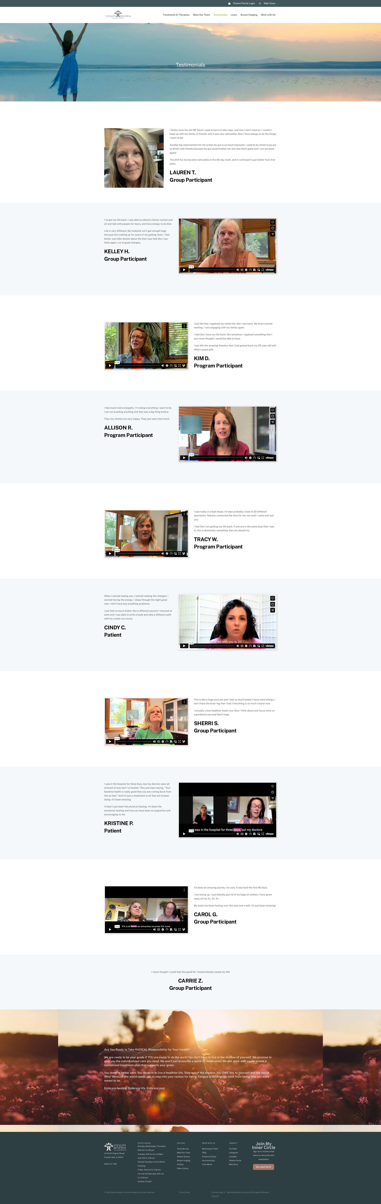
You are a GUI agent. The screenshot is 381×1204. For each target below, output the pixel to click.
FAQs (204, 1152)
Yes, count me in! (263, 1166)
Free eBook (207, 1164)
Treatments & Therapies (176, 14)
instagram (233, 1152)
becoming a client (210, 1148)
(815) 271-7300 (110, 1164)
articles (180, 1164)
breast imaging (183, 1160)
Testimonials (220, 14)
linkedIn (233, 1156)
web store (233, 1164)
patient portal (235, 1160)
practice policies (209, 1156)
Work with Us (268, 14)
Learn (234, 14)
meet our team (183, 1152)
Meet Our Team (201, 14)
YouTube (233, 1148)
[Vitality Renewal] (118, 17)
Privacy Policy (184, 1192)
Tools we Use (183, 1148)
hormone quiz (208, 1160)
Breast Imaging (249, 14)
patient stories (183, 1156)
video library (183, 1168)
